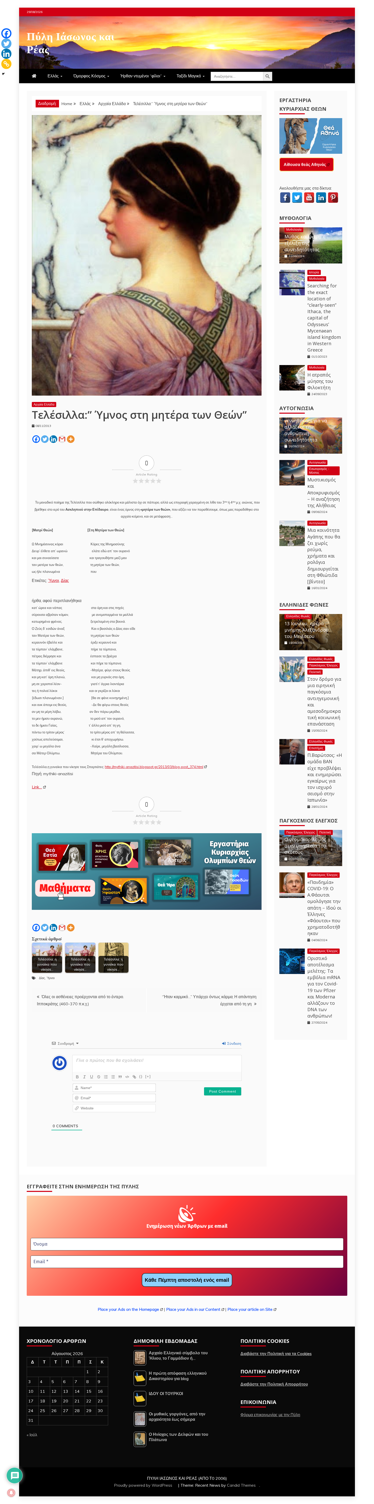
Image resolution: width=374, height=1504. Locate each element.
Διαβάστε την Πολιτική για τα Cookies (276, 1353)
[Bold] (77, 1077)
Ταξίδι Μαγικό (189, 75)
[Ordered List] (105, 1077)
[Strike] (98, 1077)
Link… (37, 786)
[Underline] (91, 1077)
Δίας (65, 580)
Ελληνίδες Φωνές (303, 604)
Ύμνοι (53, 580)
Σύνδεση (233, 1043)
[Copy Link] (6, 64)
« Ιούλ (32, 1434)
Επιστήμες (316, 748)
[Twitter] (45, 439)
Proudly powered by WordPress (143, 1485)
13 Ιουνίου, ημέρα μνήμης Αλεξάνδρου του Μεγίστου (306, 629)
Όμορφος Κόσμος (90, 75)
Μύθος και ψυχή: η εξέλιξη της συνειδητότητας (304, 242)
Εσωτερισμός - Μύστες (319, 470)
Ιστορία (314, 272)
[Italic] (84, 1077)
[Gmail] (62, 439)
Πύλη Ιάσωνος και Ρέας (70, 41)
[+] (148, 1076)
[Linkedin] (53, 439)
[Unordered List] (113, 1077)
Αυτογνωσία (296, 408)
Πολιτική (315, 672)
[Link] (134, 1077)
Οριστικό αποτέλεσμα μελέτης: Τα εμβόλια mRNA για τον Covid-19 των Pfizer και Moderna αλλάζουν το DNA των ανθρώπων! (323, 987)
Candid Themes (241, 1485)
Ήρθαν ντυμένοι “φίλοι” (141, 75)
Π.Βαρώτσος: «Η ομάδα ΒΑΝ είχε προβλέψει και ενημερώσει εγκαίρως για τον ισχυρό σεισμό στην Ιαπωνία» (324, 777)
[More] (71, 439)
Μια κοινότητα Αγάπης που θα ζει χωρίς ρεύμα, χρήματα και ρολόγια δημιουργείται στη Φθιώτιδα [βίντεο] (323, 555)
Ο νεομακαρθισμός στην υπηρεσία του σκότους (305, 845)
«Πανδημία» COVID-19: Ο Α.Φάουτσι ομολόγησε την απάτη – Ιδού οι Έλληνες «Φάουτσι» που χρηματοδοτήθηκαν (324, 908)
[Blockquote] (120, 1077)
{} (141, 1076)
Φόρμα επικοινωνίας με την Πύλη (270, 1414)
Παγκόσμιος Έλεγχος (323, 665)
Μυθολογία (295, 218)
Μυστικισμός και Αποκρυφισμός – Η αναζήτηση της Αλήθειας (323, 492)
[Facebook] (36, 439)
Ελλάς (53, 75)
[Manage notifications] (11, 1493)
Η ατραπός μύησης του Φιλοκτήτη (320, 381)
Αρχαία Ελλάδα (44, 404)
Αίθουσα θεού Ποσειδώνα (309, 164)
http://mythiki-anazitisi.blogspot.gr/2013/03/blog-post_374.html (154, 767)
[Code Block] (127, 1077)
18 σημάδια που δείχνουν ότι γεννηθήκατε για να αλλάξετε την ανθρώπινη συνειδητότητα (305, 424)
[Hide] (3, 74)
